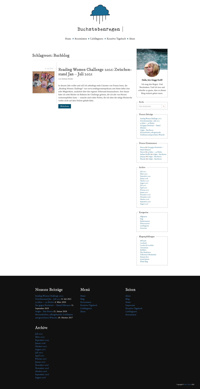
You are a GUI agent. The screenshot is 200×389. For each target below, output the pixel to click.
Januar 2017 (144, 192)
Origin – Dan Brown (146, 130)
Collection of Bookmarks (148, 255)
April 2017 (143, 188)
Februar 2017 (144, 190)
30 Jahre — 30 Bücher (147, 123)
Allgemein (143, 217)
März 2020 (143, 174)
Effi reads (143, 241)
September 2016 (145, 202)
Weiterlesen (64, 106)
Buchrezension (145, 221)
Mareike (143, 159)
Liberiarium (144, 248)
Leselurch (143, 243)
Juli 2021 (143, 172)
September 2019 (145, 176)
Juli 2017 (143, 185)
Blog (82, 299)
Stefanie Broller (145, 154)
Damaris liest (144, 257)
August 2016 (144, 204)
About (132, 38)
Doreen (142, 147)
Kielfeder (143, 250)
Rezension (143, 228)
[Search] (163, 106)
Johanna (142, 157)
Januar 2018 (144, 178)
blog (141, 219)
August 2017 (144, 183)
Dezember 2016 (145, 195)
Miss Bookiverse (145, 252)
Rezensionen (81, 38)
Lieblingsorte (96, 38)
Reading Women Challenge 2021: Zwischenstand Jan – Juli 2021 (95, 72)
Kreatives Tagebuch (116, 38)
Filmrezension (145, 224)
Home (68, 38)
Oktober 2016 (144, 199)
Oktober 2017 (144, 181)
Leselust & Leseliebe (147, 245)
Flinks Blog (144, 262)
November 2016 (145, 197)
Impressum (130, 305)
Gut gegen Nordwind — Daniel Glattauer (53, 305)
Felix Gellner (187, 384)
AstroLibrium (144, 259)
